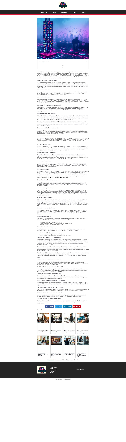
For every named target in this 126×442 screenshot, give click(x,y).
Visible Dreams (44, 12)
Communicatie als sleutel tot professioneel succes (43, 331)
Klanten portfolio (80, 369)
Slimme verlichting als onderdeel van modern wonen (56, 354)
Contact (83, 12)
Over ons (75, 12)
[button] (86, 62)
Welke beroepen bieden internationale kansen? (69, 354)
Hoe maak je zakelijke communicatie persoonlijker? (56, 332)
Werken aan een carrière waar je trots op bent (69, 331)
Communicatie (64, 12)
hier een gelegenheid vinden (56, 177)
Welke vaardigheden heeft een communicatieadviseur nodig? (82, 355)
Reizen (54, 12)
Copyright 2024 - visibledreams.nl (63, 379)
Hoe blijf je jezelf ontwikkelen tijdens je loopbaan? (43, 354)
